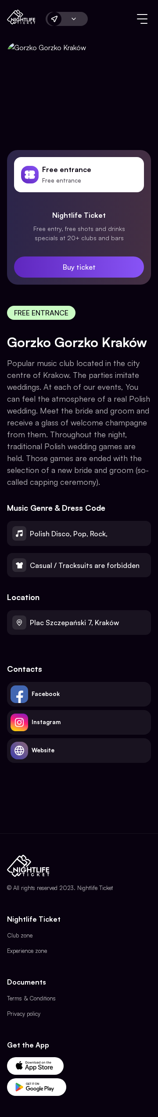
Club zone (19, 935)
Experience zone (27, 950)
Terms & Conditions (31, 998)
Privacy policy (23, 1013)
